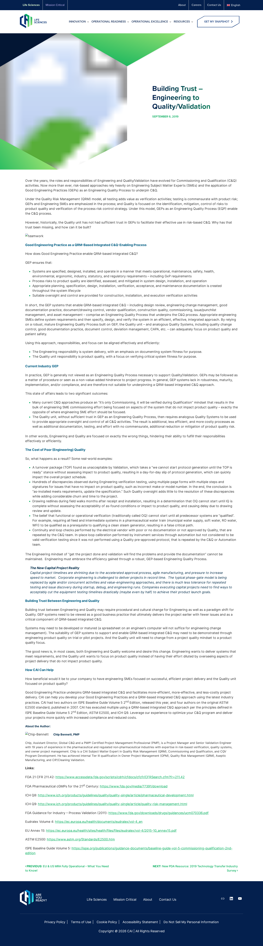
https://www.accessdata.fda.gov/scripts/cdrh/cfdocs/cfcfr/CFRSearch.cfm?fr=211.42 (120, 777)
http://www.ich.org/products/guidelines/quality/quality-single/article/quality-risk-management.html (112, 804)
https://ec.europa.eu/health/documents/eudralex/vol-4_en (99, 822)
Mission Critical (55, 5)
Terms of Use (81, 922)
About (182, 5)
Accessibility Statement (140, 922)
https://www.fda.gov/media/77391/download (133, 786)
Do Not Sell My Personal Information (191, 922)
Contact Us (214, 5)
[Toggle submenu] (88, 22)
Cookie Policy (107, 922)
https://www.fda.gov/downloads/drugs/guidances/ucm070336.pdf (158, 813)
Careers (196, 5)
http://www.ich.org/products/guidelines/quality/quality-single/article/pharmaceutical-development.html (116, 795)
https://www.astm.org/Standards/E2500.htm (81, 839)
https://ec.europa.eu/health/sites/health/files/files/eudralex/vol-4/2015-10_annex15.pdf (111, 830)
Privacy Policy (54, 922)
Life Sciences (31, 5)
